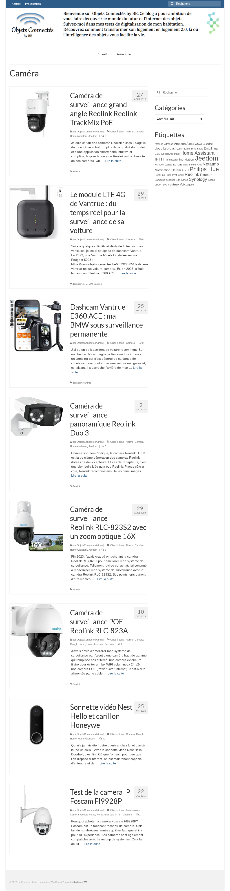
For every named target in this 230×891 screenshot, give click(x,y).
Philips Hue (204, 169)
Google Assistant (170, 153)
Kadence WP (80, 882)
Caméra (139, 131)
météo (192, 164)
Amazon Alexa (133, 810)
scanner (170, 180)
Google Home (77, 644)
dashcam (77, 284)
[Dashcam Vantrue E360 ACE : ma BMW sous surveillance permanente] (36, 324)
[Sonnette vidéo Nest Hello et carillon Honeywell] (36, 724)
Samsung (160, 180)
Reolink (76, 171)
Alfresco (168, 144)
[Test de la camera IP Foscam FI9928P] (36, 809)
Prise (168, 175)
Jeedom (92, 136)
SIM (91, 284)
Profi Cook (178, 175)
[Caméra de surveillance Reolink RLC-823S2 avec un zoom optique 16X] (36, 527)
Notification (162, 170)
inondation (186, 159)
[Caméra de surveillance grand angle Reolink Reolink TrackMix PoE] (36, 111)
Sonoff (184, 180)
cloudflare (162, 148)
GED (157, 153)
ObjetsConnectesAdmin (90, 131)
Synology (198, 179)
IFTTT (118, 814)
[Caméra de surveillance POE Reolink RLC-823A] (36, 630)
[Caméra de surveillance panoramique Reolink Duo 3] (36, 416)
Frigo (215, 148)
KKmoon (159, 164)
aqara (200, 143)
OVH (185, 170)
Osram (176, 170)
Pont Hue (160, 175)
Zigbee (190, 184)
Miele (185, 164)
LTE (85, 284)
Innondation (172, 159)
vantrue (98, 284)
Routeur (206, 174)
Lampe (168, 164)
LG (175, 164)
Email (208, 148)
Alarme (129, 131)
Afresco (159, 144)
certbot (209, 144)
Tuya (164, 184)
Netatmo (211, 164)
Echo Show (197, 148)
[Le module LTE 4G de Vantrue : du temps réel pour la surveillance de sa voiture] (36, 212)
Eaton (187, 148)
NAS (199, 164)
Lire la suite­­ (113, 161)
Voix (183, 184)
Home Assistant (78, 136)
